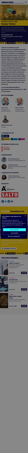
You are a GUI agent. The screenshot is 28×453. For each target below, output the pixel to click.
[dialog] (14, 226)
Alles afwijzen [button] (14, 233)
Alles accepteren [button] (14, 229)
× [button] (25, 215)
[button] (14, 236)
